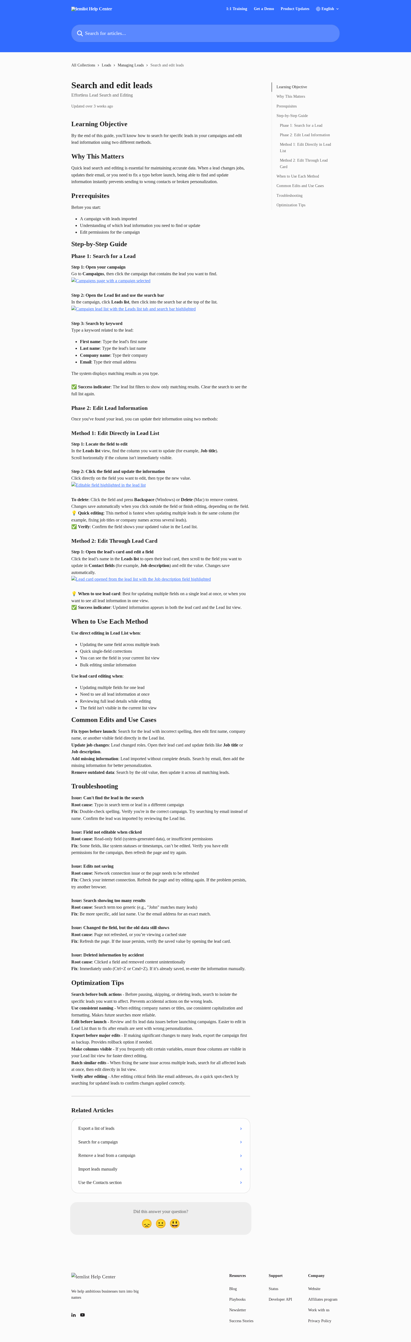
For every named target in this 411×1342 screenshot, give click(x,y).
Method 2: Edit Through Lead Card (304, 163)
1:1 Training (236, 9)
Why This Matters (291, 96)
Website (314, 1289)
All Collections (83, 65)
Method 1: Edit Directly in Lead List (305, 147)
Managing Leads (131, 65)
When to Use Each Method (298, 176)
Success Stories (241, 1321)
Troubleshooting (290, 195)
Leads (106, 65)
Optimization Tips (291, 205)
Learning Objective (292, 87)
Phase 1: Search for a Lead (301, 125)
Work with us (318, 1310)
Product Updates (295, 9)
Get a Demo (264, 9)
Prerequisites (287, 106)
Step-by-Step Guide (292, 116)
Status (273, 1289)
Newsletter (237, 1310)
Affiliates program (322, 1299)
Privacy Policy (319, 1321)
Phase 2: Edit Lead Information (305, 135)
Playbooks (237, 1299)
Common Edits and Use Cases (300, 186)
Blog (233, 1289)
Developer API (280, 1299)
